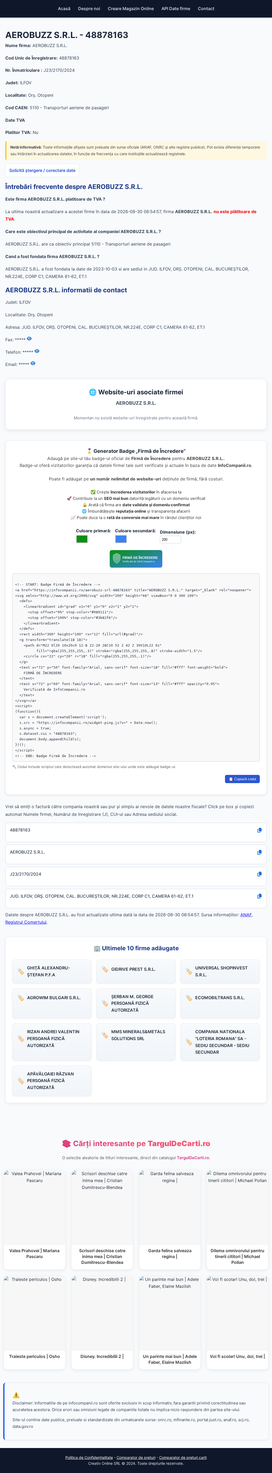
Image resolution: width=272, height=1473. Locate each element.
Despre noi (89, 8)
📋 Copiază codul (242, 779)
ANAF (246, 914)
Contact (206, 8)
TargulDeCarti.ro (193, 1157)
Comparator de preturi (136, 1457)
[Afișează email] (33, 363)
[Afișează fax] (29, 338)
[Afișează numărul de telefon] (37, 351)
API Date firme (176, 8)
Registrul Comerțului (25, 922)
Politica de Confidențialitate (89, 1457)
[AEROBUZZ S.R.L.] (136, 566)
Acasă (64, 8)
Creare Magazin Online (131, 8)
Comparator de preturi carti (183, 1457)
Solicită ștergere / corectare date (42, 170)
